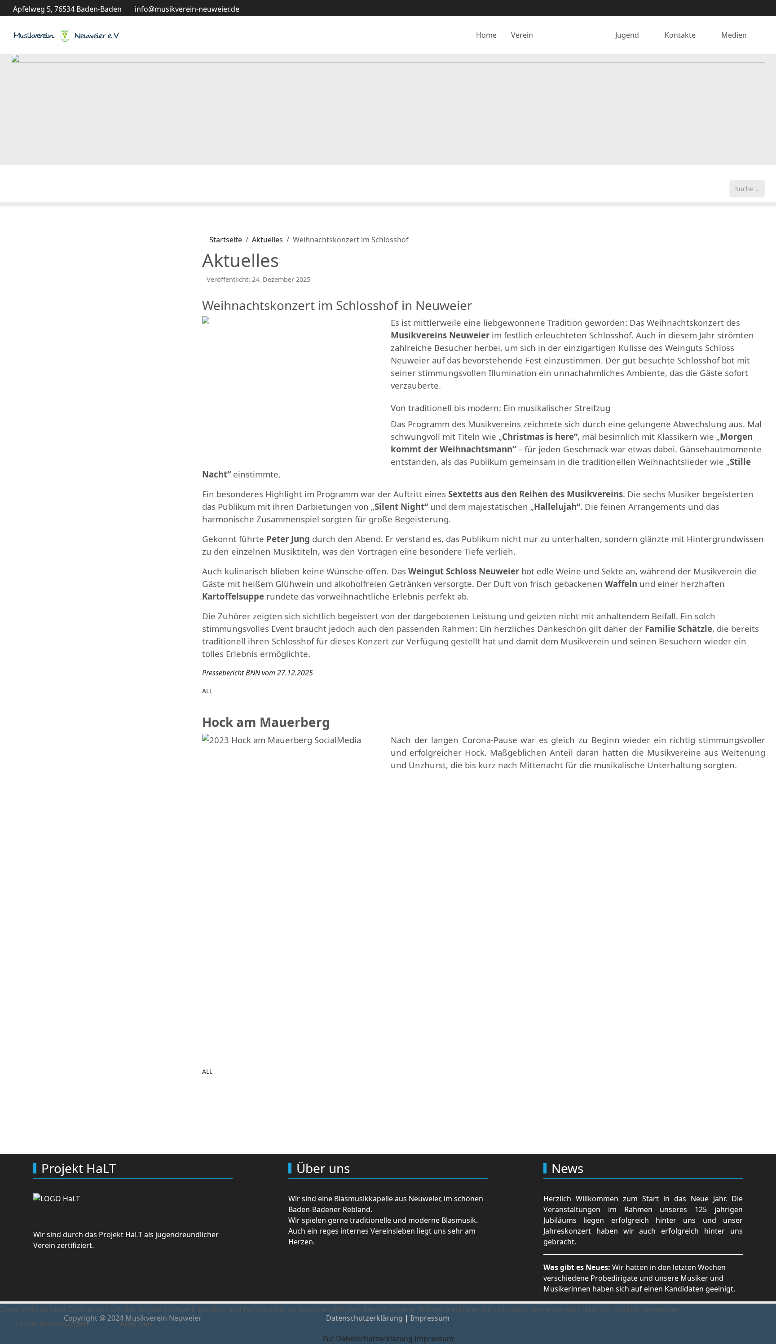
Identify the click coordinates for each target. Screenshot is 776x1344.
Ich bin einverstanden (51, 1324)
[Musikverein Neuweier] (67, 35)
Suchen (741, 174)
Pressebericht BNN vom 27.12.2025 (257, 673)
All (207, 691)
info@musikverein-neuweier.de (187, 9)
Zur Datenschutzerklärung (367, 1339)
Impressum (434, 1339)
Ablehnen (136, 1324)
